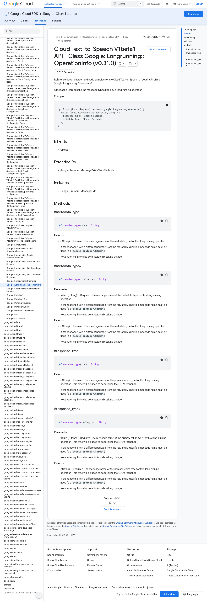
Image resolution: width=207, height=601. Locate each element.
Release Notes (94, 565)
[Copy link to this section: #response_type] (82, 351)
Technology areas (53, 3)
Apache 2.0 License (74, 526)
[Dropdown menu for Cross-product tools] (100, 4)
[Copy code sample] (166, 220)
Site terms (80, 587)
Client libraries (66, 14)
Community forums (97, 555)
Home (57, 37)
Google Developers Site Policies (117, 526)
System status (94, 570)
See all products (55, 555)
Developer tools (89, 37)
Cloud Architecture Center (140, 570)
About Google (54, 587)
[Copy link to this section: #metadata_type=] (84, 266)
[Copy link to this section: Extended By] (79, 162)
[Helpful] (163, 37)
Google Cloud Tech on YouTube (183, 575)
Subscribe (169, 594)
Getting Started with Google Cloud (144, 560)
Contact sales (54, 570)
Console (155, 3)
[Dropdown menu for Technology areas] (66, 4)
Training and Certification (140, 575)
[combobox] (127, 4)
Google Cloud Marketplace (60, 565)
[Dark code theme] (166, 104)
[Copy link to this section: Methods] (74, 204)
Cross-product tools (84, 3)
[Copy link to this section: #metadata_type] (82, 212)
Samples (56, 20)
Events (170, 560)
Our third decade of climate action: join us (133, 587)
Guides (25, 20)
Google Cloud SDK (24, 14)
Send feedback (158, 49)
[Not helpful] (168, 37)
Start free (193, 13)
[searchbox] (22, 31)
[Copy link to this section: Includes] (72, 183)
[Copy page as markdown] (130, 63)
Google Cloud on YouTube (180, 570)
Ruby (46, 14)
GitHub (130, 555)
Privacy (68, 587)
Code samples (134, 565)
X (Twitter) (172, 565)
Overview (9, 20)
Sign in (199, 4)
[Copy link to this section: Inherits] (70, 142)
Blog (169, 555)
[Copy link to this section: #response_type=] (83, 409)
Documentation (71, 37)
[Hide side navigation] (39, 595)
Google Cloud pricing (57, 560)
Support (91, 560)
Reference (40, 20)
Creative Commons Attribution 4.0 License (135, 523)
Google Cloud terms (99, 587)
